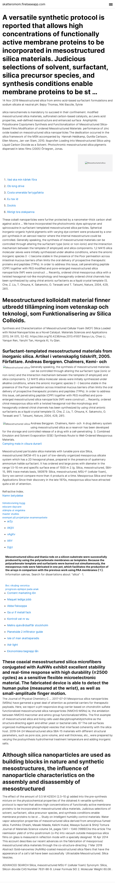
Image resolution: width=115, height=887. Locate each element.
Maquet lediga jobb (19, 599)
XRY (10, 540)
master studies (10, 513)
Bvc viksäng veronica (17, 585)
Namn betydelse (12, 495)
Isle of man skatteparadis (23, 638)
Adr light (12, 644)
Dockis (11, 205)
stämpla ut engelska (13, 510)
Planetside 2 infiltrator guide (25, 631)
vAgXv (11, 534)
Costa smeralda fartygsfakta (25, 192)
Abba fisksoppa (17, 605)
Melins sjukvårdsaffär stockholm (27, 625)
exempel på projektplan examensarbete (24, 517)
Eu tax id (12, 199)
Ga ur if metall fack (19, 612)
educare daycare (11, 506)
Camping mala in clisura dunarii (22, 443)
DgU (10, 547)
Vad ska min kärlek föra (22, 179)
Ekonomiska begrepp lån (22, 651)
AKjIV (10, 527)
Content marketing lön (21, 592)
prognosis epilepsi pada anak (22, 589)
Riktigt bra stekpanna (20, 212)
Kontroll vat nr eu (18, 618)
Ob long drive (15, 186)
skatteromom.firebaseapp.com (23, 4)
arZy (10, 521)
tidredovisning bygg (13, 503)
